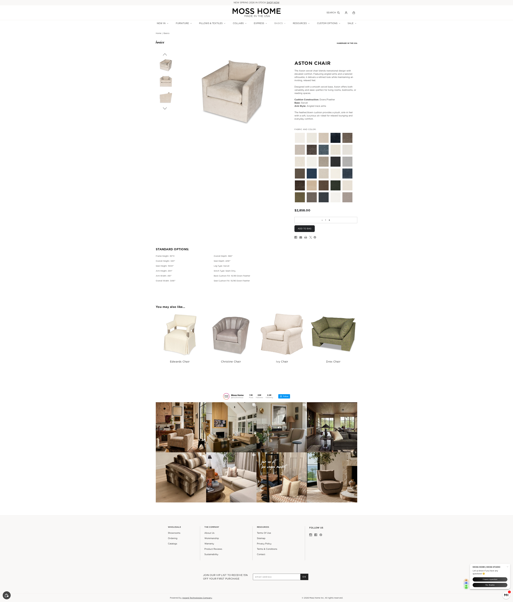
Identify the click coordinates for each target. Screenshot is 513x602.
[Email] (300, 237)
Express (259, 23)
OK (304, 576)
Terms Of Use (264, 533)
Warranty (209, 543)
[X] (310, 237)
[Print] (305, 237)
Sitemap (261, 538)
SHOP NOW (273, 2)
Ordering (172, 538)
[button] (506, 595)
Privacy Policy (264, 543)
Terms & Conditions (267, 549)
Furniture (182, 23)
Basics (278, 23)
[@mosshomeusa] (226, 396)
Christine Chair (231, 361)
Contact (261, 554)
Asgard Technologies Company (197, 598)
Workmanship (211, 538)
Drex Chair (333, 361)
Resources (300, 23)
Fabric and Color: (305, 129)
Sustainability (211, 554)
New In (161, 23)
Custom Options (327, 23)
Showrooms (174, 533)
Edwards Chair (180, 361)
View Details (180, 334)
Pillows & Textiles (211, 23)
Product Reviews (213, 549)
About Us (209, 533)
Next (166, 108)
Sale (350, 23)
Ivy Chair (282, 361)
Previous (166, 54)
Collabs (238, 23)
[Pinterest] (315, 237)
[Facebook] (295, 237)
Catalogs (172, 543)
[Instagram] (310, 534)
